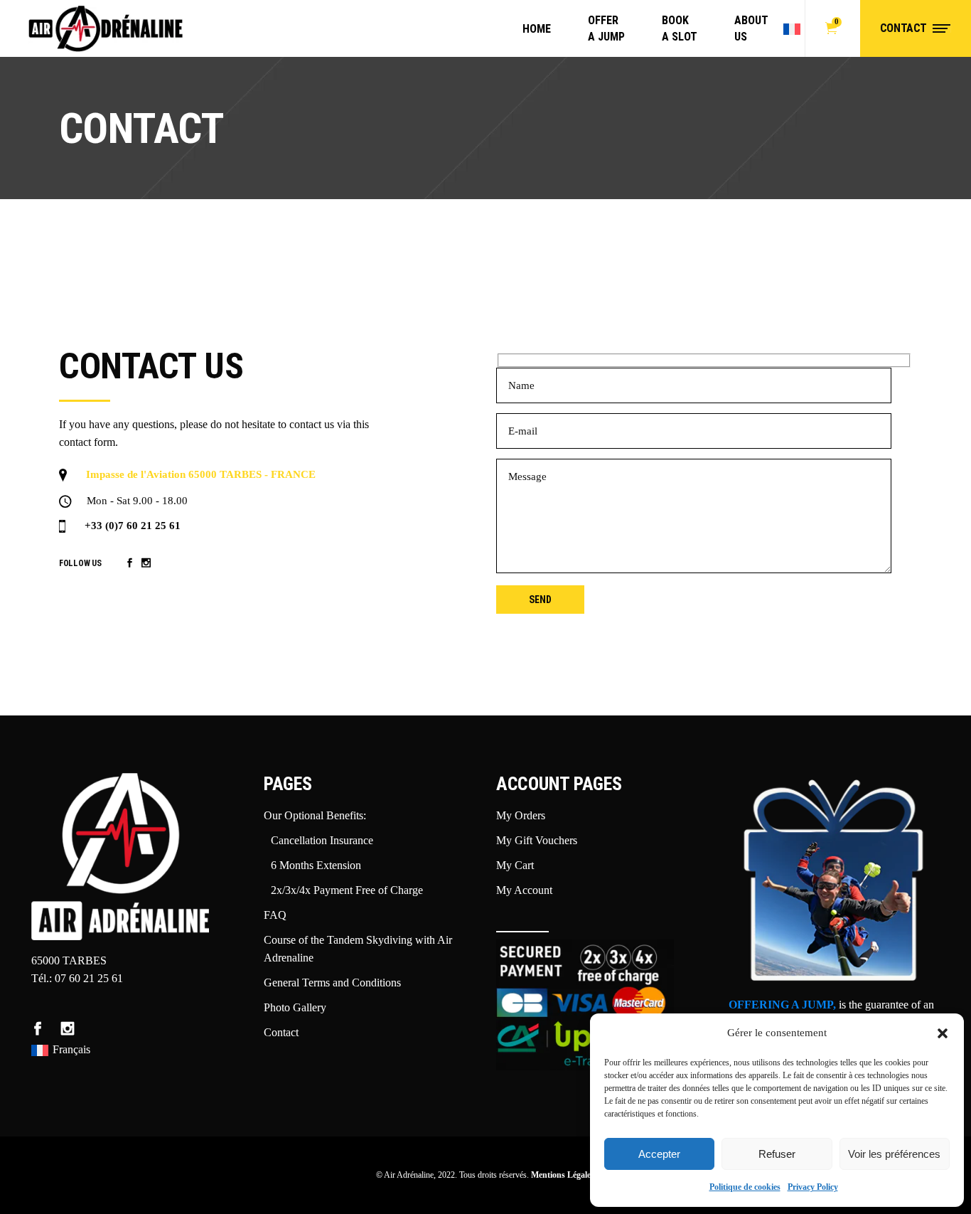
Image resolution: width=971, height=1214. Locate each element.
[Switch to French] (794, 29)
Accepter (659, 1154)
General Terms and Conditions (332, 982)
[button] (942, 1033)
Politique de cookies (744, 1187)
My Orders (520, 815)
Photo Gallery (295, 1007)
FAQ (275, 915)
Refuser (776, 1154)
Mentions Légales (562, 1175)
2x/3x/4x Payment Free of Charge (347, 890)
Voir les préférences (894, 1154)
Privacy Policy (813, 1187)
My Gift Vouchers (536, 840)
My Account (524, 890)
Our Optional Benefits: (315, 815)
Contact (281, 1032)
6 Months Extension (316, 865)
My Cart (515, 865)
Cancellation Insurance (322, 840)
